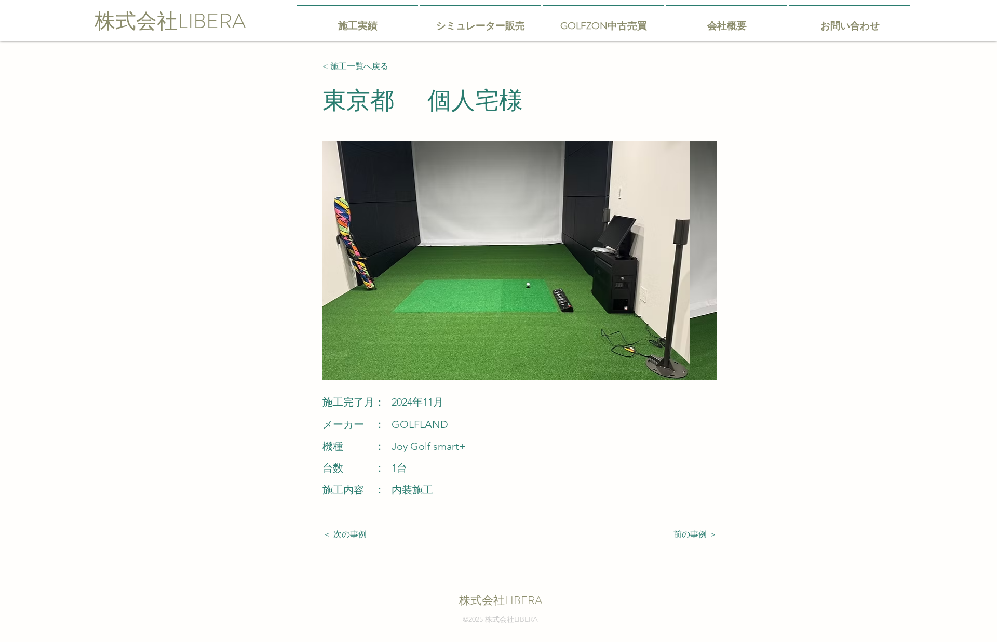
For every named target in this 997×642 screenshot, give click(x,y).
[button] (585, 260)
